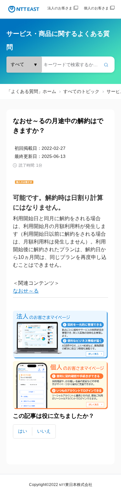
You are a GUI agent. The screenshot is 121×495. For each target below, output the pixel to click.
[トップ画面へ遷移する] (24, 9)
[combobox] (60, 65)
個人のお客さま (96, 8)
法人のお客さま (59, 8)
